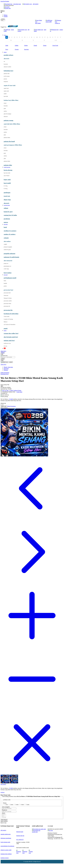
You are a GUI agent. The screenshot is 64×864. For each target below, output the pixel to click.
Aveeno (17, 49)
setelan (5, 111)
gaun (5, 108)
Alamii (35, 45)
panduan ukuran (5, 857)
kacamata (6, 64)
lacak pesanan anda (5, 842)
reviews (2, 792)
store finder (38, 23)
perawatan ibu (8, 310)
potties (5, 286)
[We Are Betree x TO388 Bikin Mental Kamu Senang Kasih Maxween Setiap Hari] (5, 783)
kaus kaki (6, 96)
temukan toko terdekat (6, 854)
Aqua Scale (55, 45)
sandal (5, 93)
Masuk (2, 352)
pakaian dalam (7, 137)
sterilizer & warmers (10, 231)
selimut (6, 208)
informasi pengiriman (6, 838)
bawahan (6, 105)
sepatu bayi (6, 88)
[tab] (32, 785)
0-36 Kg (5, 188)
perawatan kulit (7, 292)
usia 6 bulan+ (7, 175)
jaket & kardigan (7, 113)
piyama (5, 78)
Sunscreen (6, 295)
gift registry (35, 4)
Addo (6, 45)
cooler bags (6, 268)
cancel (2, 358)
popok (5, 328)
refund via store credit (6, 850)
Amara (44, 45)
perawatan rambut (8, 300)
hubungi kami (19, 831)
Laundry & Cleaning (8, 319)
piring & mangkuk (8, 247)
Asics (6, 49)
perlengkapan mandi (10, 278)
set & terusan (7, 76)
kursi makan (7, 272)
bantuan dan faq (20, 835)
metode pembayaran (6, 834)
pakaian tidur (7, 73)
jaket (5, 134)
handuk (5, 283)
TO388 (11, 399)
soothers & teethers (9, 234)
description (3, 784)
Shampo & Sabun (8, 298)
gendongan (7, 192)
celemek (6, 238)
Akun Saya (3, 351)
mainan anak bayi (9, 340)
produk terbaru (8, 55)
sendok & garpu (7, 249)
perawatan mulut (7, 303)
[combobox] (8, 357)
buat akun (6, 368)
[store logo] (13, 27)
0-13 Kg (5, 186)
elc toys (5, 346)
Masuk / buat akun (8, 367)
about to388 (49, 21)
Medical (5, 321)
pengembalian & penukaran (7, 846)
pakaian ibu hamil (9, 141)
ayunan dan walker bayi (11, 333)
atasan (5, 103)
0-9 (56, 40)
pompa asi (6, 263)
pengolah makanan (9, 253)
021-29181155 (19, 839)
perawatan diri (7, 306)
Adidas (16, 45)
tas (4, 61)
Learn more (19, 392)
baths (5, 280)
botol (5, 227)
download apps (17, 4)
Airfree (26, 45)
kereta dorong (8, 170)
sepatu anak (6, 91)
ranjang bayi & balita (10, 215)
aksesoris (6, 116)
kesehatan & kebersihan (11, 313)
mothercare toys (7, 343)
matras (6, 222)
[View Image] (14, 783)
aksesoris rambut (7, 66)
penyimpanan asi (7, 266)
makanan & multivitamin (11, 257)
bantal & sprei (8, 211)
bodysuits (6, 81)
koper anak (7, 179)
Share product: (4, 407)
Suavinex (26, 49)
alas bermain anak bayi (11, 337)
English (5, 16)
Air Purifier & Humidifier (9, 324)
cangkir (5, 244)
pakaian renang (8, 120)
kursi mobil (7, 183)
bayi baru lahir (7, 173)
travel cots (7, 196)
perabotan (7, 219)
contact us (57, 23)
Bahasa (5, 15)
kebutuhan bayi (8, 70)
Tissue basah (6, 316)
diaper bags (7, 199)
